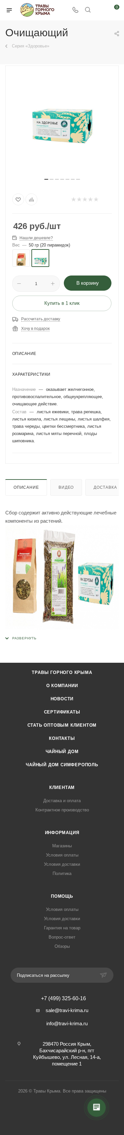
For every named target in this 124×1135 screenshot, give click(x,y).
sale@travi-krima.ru (67, 1010)
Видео (66, 487)
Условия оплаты (62, 855)
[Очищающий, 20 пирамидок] (62, 124)
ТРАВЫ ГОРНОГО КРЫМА (62, 672)
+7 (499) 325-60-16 (63, 998)
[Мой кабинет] (100, 10)
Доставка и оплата (62, 800)
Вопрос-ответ (62, 937)
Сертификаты (62, 712)
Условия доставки (62, 864)
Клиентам (62, 787)
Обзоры (62, 946)
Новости (62, 698)
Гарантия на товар (62, 927)
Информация (62, 832)
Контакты (62, 738)
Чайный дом (62, 751)
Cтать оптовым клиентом (62, 725)
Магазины (62, 845)
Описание (26, 487)
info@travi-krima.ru (67, 1023)
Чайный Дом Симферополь (62, 764)
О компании (62, 685)
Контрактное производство (62, 809)
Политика (62, 873)
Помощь (62, 896)
